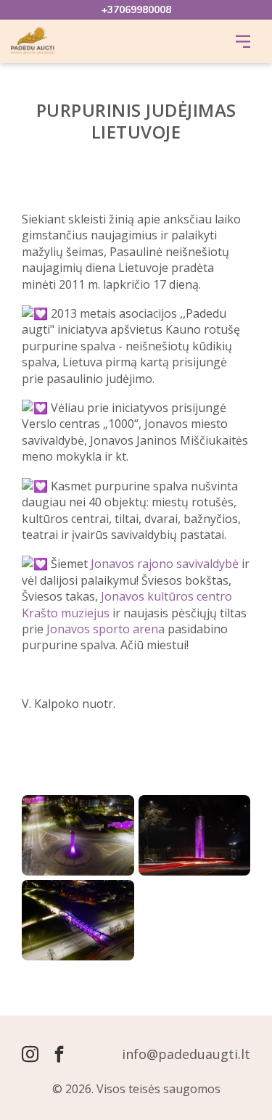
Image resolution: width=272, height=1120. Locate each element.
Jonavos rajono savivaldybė (165, 564)
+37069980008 (136, 10)
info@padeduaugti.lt (186, 1054)
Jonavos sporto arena (105, 629)
